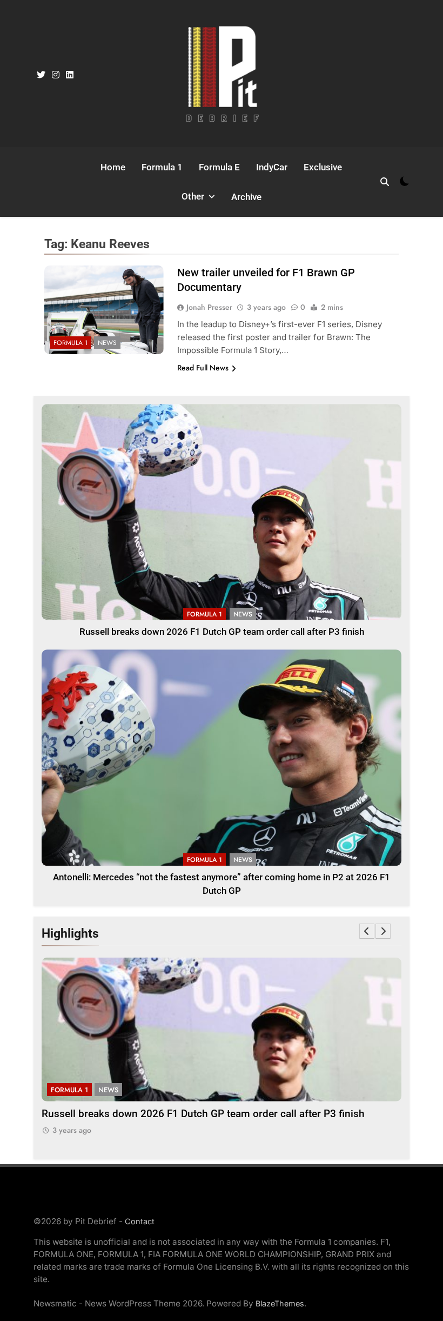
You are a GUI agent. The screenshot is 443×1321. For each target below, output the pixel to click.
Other (193, 196)
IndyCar (271, 167)
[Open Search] (384, 181)
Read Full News (203, 367)
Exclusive (323, 167)
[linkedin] (70, 75)
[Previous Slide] (366, 931)
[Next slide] (383, 931)
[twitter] (41, 75)
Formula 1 (162, 167)
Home (112, 167)
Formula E (219, 167)
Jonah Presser (209, 307)
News (107, 343)
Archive (246, 196)
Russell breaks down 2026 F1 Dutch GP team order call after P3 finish (221, 632)
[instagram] (56, 75)
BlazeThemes (280, 1303)
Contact (140, 1221)
